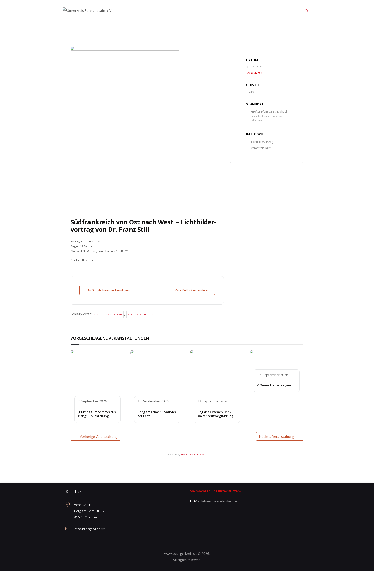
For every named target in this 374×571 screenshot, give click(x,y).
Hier (193, 501)
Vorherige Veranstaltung (98, 436)
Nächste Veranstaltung (276, 436)
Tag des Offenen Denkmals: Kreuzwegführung (215, 414)
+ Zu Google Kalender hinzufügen (107, 290)
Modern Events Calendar (193, 454)
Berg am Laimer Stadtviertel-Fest (157, 414)
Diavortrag (113, 314)
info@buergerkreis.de (89, 529)
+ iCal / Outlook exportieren (190, 290)
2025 (97, 314)
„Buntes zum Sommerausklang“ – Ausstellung (97, 414)
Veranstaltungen (140, 314)
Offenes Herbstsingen (274, 385)
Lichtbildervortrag (262, 142)
